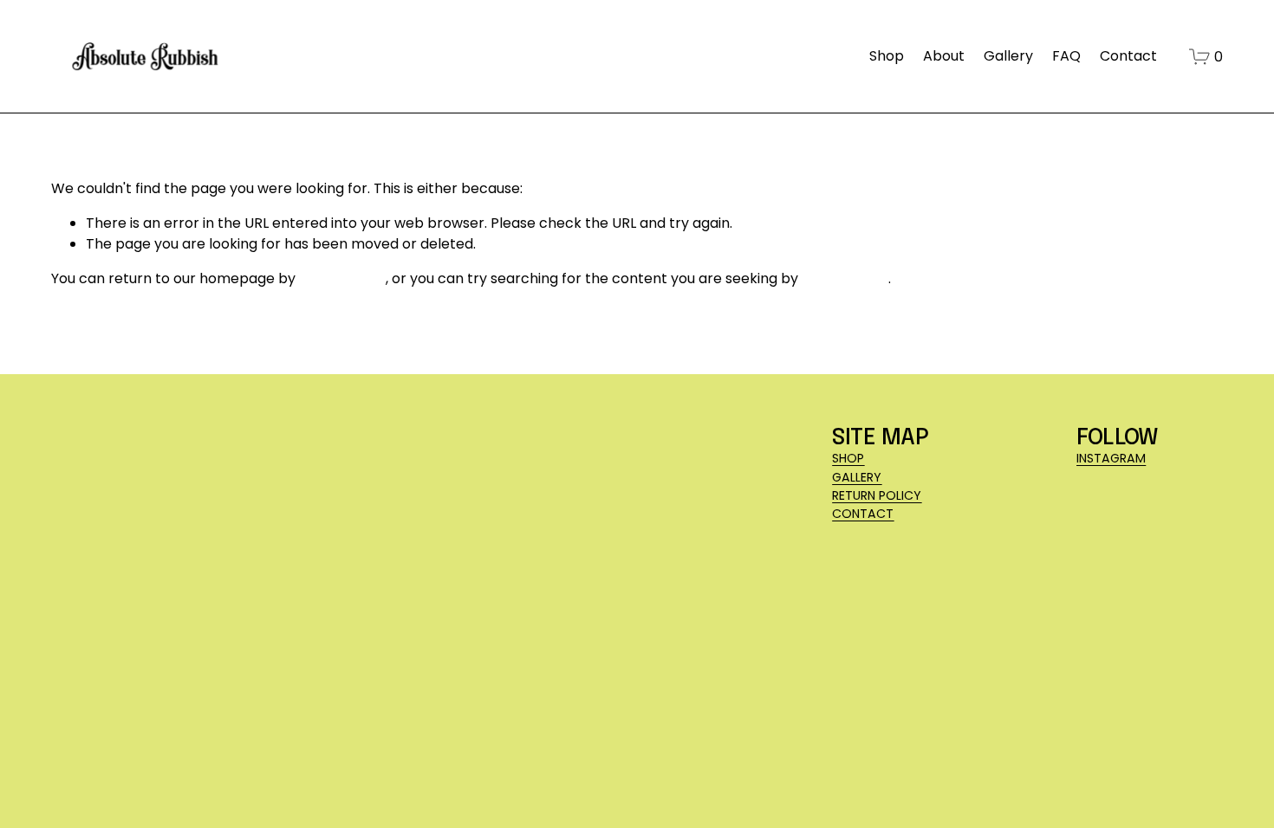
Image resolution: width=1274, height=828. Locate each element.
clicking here (342, 278)
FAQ (1066, 56)
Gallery (1008, 56)
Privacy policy (260, 754)
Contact (1128, 56)
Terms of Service (367, 754)
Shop (886, 56)
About (944, 56)
